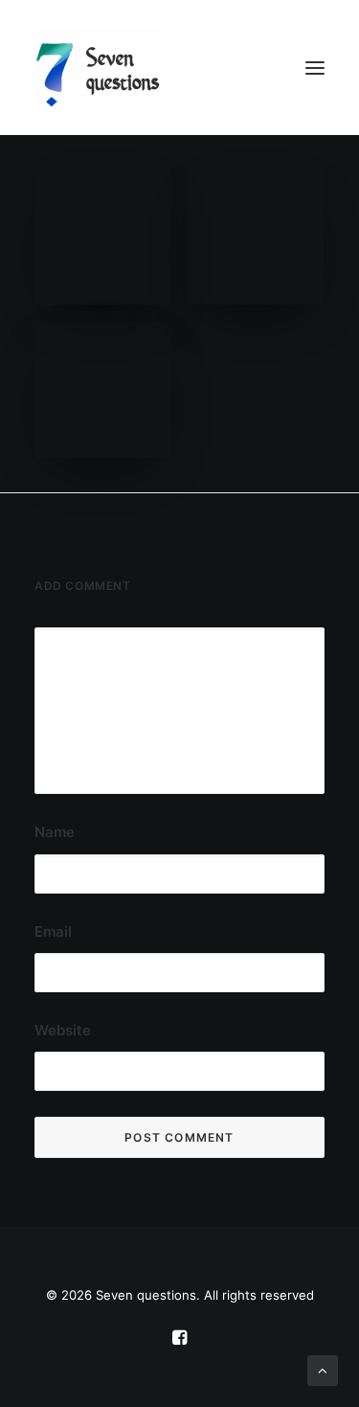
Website (62, 1030)
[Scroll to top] (322, 1369)
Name (54, 832)
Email (53, 931)
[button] (315, 67)
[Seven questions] (179, 67)
